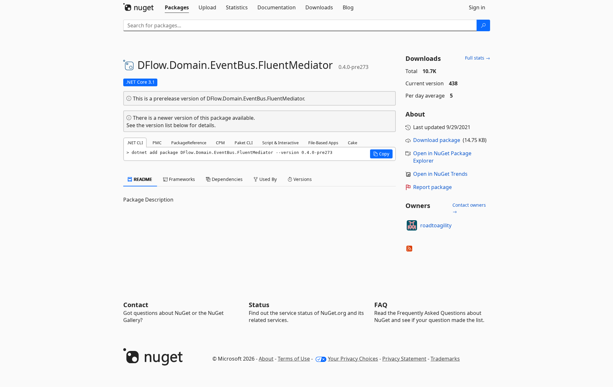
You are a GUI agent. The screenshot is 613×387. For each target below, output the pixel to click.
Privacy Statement (404, 358)
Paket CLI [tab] (244, 143)
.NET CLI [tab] (135, 143)
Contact (135, 304)
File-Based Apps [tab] (323, 143)
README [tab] (142, 179)
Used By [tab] (267, 179)
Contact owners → (469, 208)
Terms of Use (294, 358)
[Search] (483, 25)
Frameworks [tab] (181, 179)
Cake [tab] (352, 143)
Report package (432, 187)
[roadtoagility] (412, 225)
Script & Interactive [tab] (280, 143)
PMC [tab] (157, 143)
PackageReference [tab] (188, 143)
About (266, 358)
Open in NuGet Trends (440, 173)
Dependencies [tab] (226, 179)
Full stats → (477, 58)
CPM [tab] (220, 143)
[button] (381, 153)
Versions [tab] (302, 179)
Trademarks (445, 358)
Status (259, 304)
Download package (436, 140)
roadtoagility (435, 225)
